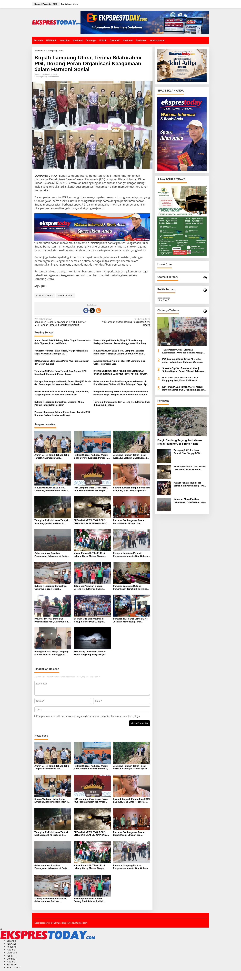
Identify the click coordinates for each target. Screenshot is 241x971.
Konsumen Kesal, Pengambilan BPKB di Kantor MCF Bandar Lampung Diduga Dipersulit (60, 322)
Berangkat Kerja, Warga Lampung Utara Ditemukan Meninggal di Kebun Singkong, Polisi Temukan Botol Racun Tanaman (51, 653)
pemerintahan (65, 295)
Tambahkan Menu (69, 4)
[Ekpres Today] (56, 22)
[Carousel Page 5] (169, 298)
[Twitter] (92, 310)
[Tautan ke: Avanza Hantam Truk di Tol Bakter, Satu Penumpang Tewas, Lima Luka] (164, 487)
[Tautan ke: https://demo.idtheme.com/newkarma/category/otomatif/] (205, 278)
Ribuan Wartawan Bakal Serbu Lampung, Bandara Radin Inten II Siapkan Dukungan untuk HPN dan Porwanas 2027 (118, 352)
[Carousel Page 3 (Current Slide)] (164, 298)
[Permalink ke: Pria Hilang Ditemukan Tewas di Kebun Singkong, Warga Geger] (92, 638)
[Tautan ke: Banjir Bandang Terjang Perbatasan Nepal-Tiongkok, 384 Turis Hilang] (182, 421)
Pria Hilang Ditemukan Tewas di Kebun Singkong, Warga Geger (90, 653)
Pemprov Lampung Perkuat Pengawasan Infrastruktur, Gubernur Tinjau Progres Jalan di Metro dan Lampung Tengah (121, 393)
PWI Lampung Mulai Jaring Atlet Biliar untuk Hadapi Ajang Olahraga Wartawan (182, 360)
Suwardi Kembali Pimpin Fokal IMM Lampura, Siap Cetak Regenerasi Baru (119, 362)
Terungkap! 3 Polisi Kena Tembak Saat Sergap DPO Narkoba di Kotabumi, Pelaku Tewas (60, 372)
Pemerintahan (53, 77)
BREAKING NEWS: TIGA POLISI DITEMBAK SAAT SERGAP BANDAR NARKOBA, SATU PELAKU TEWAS (120, 372)
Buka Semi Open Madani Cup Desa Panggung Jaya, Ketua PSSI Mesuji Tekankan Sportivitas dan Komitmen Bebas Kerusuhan (184, 379)
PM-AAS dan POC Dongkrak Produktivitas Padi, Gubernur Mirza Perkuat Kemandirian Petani (52, 620)
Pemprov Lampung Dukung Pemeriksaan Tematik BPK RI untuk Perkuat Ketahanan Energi (62, 413)
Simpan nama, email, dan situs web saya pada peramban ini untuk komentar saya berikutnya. (89, 716)
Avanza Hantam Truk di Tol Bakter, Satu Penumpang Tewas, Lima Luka (190, 484)
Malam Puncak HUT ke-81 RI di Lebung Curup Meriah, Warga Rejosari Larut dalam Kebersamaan (61, 393)
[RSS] (98, 310)
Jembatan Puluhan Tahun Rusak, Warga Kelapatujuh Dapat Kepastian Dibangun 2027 (61, 352)
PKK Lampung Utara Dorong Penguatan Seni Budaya (125, 322)
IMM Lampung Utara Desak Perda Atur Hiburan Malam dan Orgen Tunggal (61, 362)
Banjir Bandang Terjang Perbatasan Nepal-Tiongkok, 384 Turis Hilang (179, 442)
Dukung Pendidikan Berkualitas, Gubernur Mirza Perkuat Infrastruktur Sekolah (59, 403)
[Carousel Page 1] (158, 298)
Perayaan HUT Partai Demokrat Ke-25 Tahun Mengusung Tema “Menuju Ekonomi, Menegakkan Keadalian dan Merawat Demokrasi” (131, 620)
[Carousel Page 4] (166, 298)
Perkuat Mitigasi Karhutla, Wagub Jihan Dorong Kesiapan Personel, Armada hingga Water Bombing (119, 342)
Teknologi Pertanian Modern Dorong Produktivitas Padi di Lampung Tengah (121, 403)
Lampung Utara (40, 77)
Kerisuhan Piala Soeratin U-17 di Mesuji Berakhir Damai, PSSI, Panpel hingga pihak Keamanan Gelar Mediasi (184, 388)
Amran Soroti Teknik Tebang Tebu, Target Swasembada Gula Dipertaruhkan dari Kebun (62, 342)
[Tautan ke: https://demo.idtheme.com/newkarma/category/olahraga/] (205, 311)
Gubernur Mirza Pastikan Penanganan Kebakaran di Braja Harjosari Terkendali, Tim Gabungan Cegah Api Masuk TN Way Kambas (120, 383)
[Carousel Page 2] (161, 298)
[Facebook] (86, 310)
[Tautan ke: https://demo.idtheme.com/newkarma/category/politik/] (205, 290)
